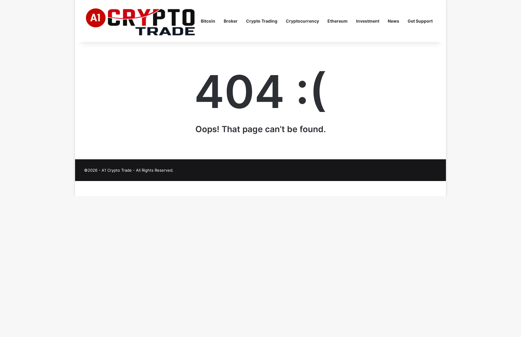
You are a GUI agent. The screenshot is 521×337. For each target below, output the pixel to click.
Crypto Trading (261, 21)
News (393, 21)
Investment (367, 21)
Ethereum (337, 21)
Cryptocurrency (302, 21)
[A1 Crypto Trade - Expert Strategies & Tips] (140, 21)
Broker (231, 21)
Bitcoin (208, 21)
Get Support (420, 21)
